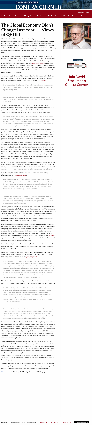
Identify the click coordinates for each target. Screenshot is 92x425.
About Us (71, 16)
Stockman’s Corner (7, 16)
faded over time (42, 80)
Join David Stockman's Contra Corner (76, 81)
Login (87, 12)
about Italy (52, 235)
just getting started (32, 257)
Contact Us (78, 16)
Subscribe (81, 12)
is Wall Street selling (20, 175)
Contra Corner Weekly (22, 16)
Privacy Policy (66, 422)
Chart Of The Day (48, 16)
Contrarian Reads (35, 16)
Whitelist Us (54, 422)
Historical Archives (61, 16)
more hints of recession (38, 63)
